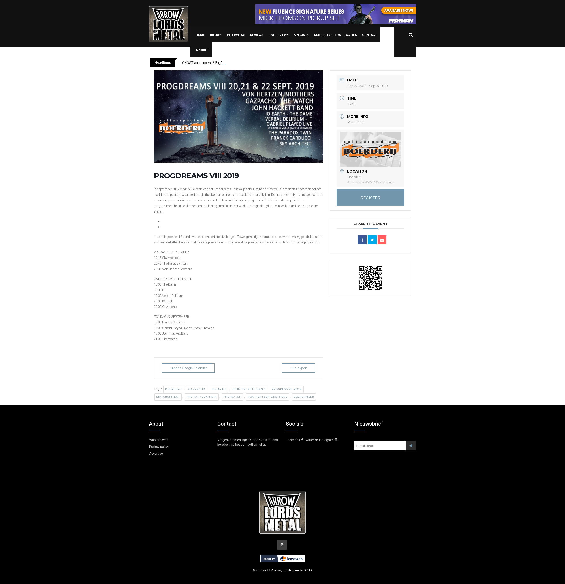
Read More (356, 122)
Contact (369, 35)
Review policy (159, 447)
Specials (301, 35)
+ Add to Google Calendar (188, 368)
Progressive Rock (287, 389)
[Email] (382, 239)
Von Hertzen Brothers (267, 396)
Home (200, 35)
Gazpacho (196, 389)
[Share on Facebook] (362, 239)
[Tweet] (372, 239)
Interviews (236, 35)
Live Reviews (279, 35)
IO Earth (219, 389)
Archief (202, 50)
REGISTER (370, 198)
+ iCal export (298, 368)
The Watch (232, 396)
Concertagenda (327, 35)
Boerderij (173, 389)
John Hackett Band (249, 389)
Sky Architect (168, 396)
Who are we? (158, 440)
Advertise (156, 454)
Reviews (256, 35)
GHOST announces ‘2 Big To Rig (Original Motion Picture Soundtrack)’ (235, 63)
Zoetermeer (304, 396)
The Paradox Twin (201, 396)
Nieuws (216, 35)
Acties (351, 35)
